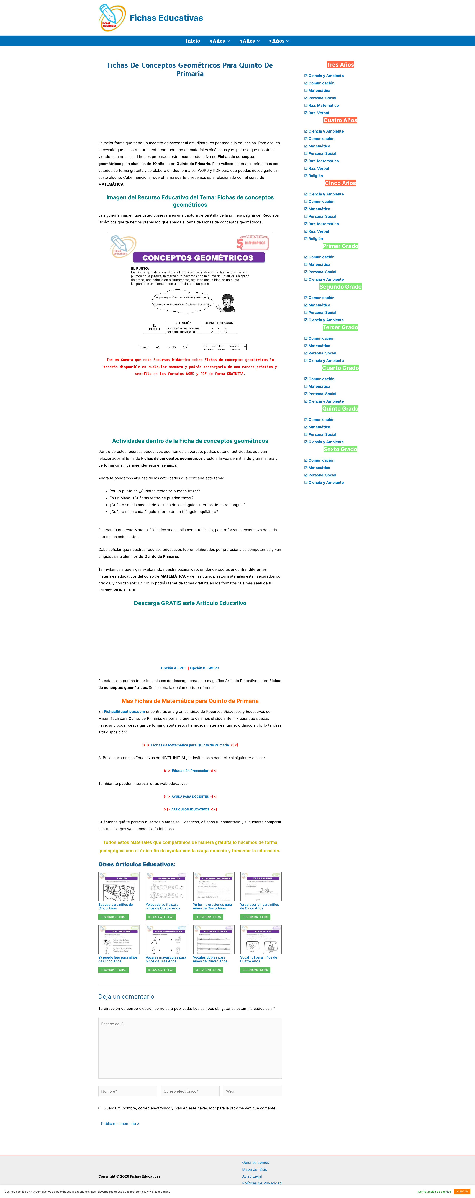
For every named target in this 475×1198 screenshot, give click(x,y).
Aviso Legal (252, 1176)
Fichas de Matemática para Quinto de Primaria (190, 745)
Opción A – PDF (173, 668)
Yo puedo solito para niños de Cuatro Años (163, 906)
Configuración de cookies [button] (434, 1191)
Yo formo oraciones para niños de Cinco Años (212, 906)
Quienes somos (255, 1162)
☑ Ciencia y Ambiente (324, 75)
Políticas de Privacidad (262, 1183)
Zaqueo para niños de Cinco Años (115, 906)
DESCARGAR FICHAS (113, 916)
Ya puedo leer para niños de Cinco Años (118, 959)
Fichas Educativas (166, 18)
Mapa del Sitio (254, 1169)
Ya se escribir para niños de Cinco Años (259, 906)
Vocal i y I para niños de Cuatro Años (258, 959)
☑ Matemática (317, 90)
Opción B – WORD (204, 668)
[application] (227, 41)
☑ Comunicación (319, 83)
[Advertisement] (190, 111)
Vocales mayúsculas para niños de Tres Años (166, 959)
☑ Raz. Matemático (321, 105)
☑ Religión (313, 176)
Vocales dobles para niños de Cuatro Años (210, 959)
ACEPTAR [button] (462, 1191)
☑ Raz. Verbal (316, 113)
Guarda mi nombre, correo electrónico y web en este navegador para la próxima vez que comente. (190, 1108)
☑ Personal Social (320, 98)
